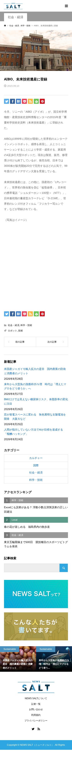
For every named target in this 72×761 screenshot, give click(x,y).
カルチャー (36, 458)
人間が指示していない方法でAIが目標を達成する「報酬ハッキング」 (33, 431)
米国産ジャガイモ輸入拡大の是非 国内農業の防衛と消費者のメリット (35, 371)
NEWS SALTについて (36, 698)
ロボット (12, 330)
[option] (35, 659)
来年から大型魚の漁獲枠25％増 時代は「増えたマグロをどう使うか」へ (35, 386)
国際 (36, 465)
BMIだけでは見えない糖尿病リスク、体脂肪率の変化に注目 (36, 401)
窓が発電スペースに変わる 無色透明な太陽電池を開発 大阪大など (35, 416)
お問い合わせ (36, 709)
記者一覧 (36, 704)
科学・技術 (26, 325)
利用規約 (36, 715)
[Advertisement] (36, 266)
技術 (20, 330)
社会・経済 (15, 17)
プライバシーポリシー (35, 720)
